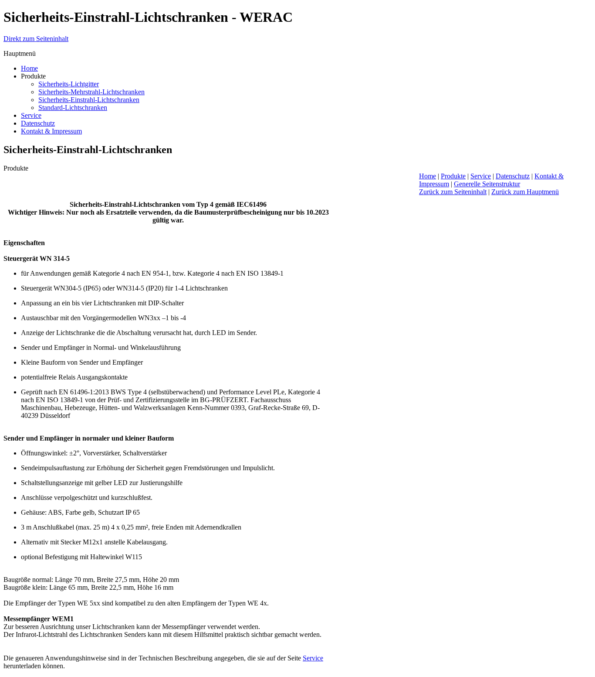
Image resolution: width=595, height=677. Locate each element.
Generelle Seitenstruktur (487, 184)
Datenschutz (513, 176)
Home (427, 176)
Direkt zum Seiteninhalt (35, 38)
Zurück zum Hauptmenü (525, 191)
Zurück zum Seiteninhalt (453, 191)
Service (313, 658)
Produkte (453, 176)
